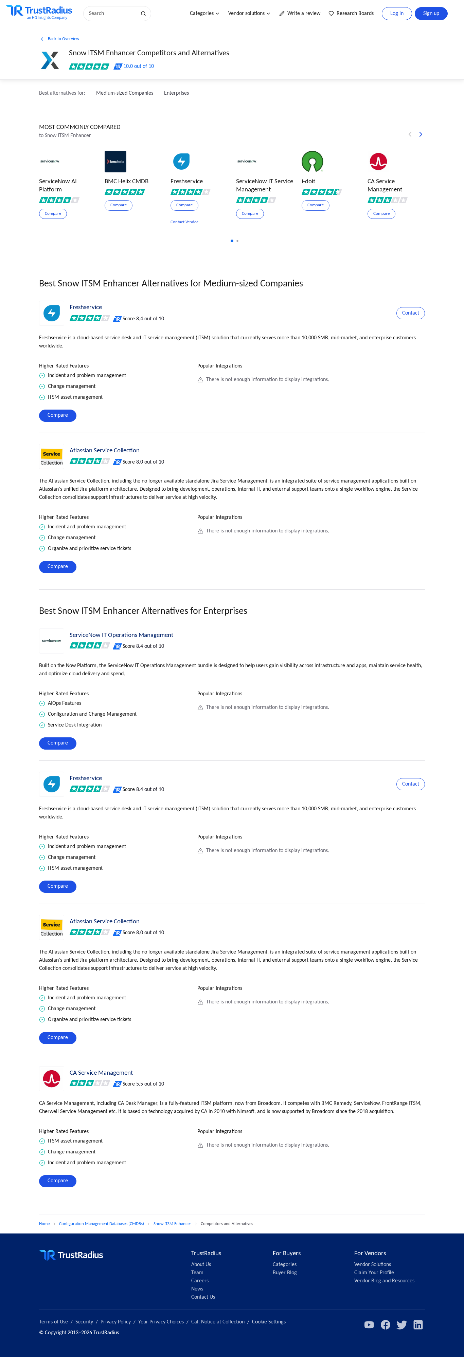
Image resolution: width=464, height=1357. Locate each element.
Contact (410, 313)
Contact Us (203, 1297)
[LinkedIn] (418, 1324)
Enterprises (176, 93)
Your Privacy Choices (161, 1322)
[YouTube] (369, 1324)
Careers (200, 1281)
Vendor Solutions (372, 1264)
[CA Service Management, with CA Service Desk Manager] (51, 1078)
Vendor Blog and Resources (384, 1281)
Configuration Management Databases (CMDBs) (101, 1224)
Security (84, 1322)
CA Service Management (101, 1073)
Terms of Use (53, 1322)
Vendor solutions (246, 13)
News (197, 1289)
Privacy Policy (116, 1322)
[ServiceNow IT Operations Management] (51, 641)
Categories (202, 13)
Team (197, 1273)
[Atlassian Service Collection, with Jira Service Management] (51, 456)
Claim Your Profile (374, 1273)
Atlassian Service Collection (105, 451)
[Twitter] (401, 1324)
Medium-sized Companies (124, 93)
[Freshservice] (51, 313)
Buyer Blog (285, 1273)
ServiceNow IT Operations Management (121, 635)
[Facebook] (385, 1324)
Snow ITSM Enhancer (172, 1224)
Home (44, 1224)
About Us (201, 1264)
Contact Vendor (184, 222)
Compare (58, 415)
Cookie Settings (269, 1322)
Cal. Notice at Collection (218, 1322)
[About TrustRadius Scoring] (118, 319)
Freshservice (86, 307)
